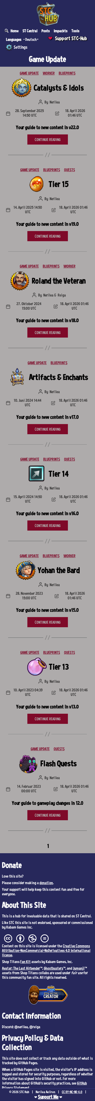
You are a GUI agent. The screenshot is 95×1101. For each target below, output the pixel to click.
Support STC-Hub (71, 38)
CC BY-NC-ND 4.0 (72, 1092)
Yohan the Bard (59, 569)
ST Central (30, 30)
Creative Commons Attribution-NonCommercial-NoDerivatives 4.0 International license (46, 950)
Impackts (60, 30)
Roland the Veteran (59, 280)
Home (14, 30)
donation (46, 882)
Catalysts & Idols (59, 87)
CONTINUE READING (48, 139)
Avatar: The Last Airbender (21, 968)
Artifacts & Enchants (58, 376)
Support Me (48, 1096)
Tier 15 (59, 183)
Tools (75, 30)
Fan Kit (25, 961)
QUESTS (69, 169)
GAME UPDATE (29, 73)
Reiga (62, 295)
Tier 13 (59, 666)
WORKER (49, 73)
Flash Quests (59, 763)
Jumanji (79, 968)
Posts (46, 30)
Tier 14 (59, 473)
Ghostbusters (53, 968)
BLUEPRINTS (67, 73)
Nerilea (55, 102)
